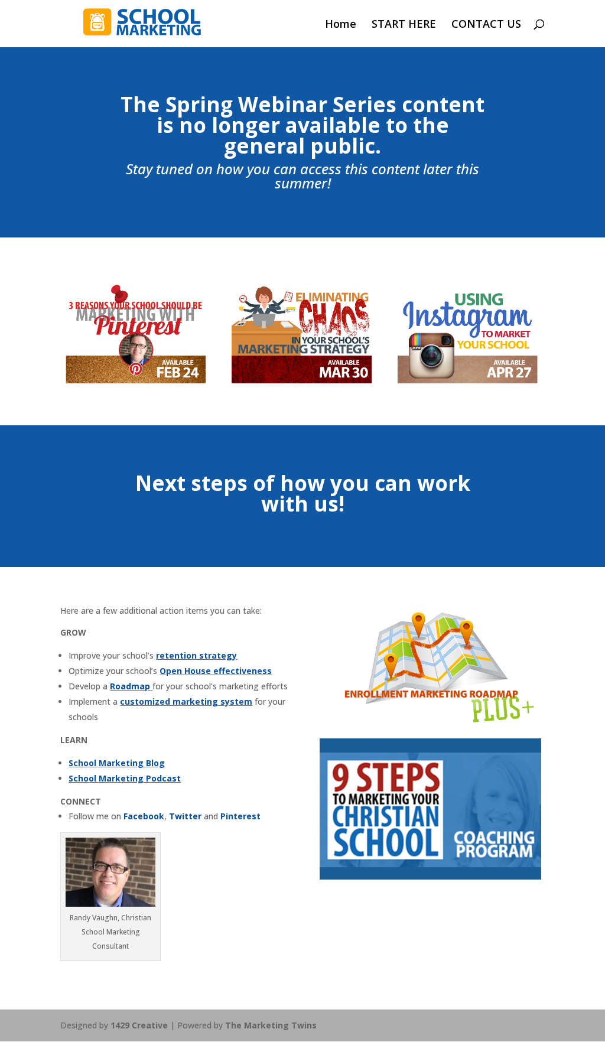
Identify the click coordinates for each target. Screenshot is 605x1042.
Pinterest (240, 816)
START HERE (404, 25)
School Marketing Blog (117, 763)
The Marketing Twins (271, 1025)
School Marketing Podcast (125, 778)
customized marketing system (186, 701)
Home (340, 25)
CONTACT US (486, 25)
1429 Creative (139, 1025)
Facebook (143, 816)
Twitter (185, 816)
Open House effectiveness (216, 670)
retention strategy (196, 655)
